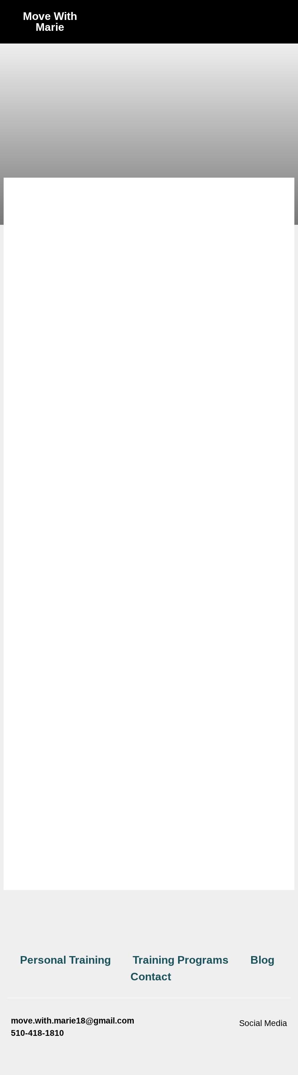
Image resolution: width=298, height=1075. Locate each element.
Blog (262, 960)
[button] (149, 17)
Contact (150, 977)
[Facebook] (238, 1040)
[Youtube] (278, 1040)
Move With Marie (50, 21)
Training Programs (181, 960)
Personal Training (65, 960)
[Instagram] (258, 1040)
